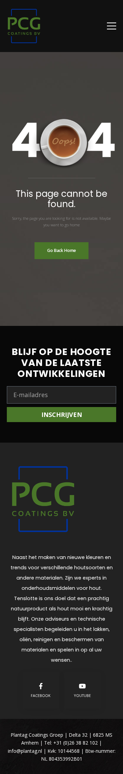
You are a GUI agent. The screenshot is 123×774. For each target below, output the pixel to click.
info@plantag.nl (25, 751)
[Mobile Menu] (111, 25)
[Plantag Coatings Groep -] (24, 26)
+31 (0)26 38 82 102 (75, 742)
